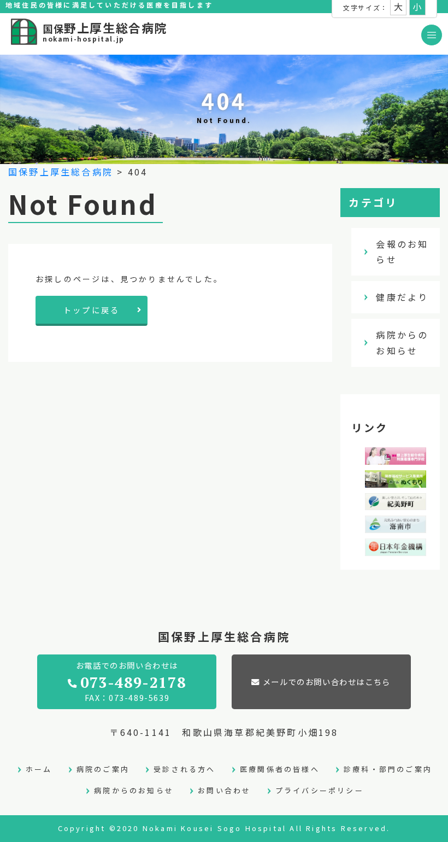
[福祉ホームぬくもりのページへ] (395, 479)
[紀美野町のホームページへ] (395, 502)
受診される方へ (184, 769)
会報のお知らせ (402, 251)
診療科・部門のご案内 (388, 769)
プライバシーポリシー (319, 790)
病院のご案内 (102, 769)
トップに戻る (91, 309)
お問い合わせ (224, 790)
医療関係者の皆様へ (280, 769)
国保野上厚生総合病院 (60, 171)
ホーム (39, 769)
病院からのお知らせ (402, 342)
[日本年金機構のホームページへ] (395, 547)
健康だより (402, 296)
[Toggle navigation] (432, 35)
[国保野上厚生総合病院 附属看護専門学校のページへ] (395, 456)
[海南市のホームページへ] (395, 524)
